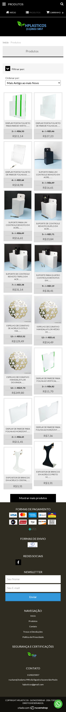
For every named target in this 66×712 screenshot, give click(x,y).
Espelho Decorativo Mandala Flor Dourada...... (18, 380)
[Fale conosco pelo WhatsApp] (58, 704)
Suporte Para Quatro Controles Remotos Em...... (48, 278)
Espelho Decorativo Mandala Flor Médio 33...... (48, 329)
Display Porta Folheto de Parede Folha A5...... (17, 173)
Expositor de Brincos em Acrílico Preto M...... (48, 474)
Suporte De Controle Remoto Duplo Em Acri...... (48, 226)
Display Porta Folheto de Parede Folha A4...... (48, 124)
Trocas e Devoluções (33, 631)
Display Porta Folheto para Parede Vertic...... (17, 124)
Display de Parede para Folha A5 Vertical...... (48, 379)
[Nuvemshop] (33, 709)
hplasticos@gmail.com (33, 684)
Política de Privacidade (33, 637)
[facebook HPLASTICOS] (18, 562)
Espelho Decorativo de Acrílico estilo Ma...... (18, 328)
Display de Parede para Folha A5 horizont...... (18, 430)
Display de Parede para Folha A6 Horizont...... (48, 428)
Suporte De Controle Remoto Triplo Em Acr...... (18, 277)
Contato (33, 626)
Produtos (33, 621)
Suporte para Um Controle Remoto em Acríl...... (48, 175)
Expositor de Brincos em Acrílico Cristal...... (18, 479)
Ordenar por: (12, 77)
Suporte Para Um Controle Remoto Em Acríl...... (18, 225)
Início (6, 42)
